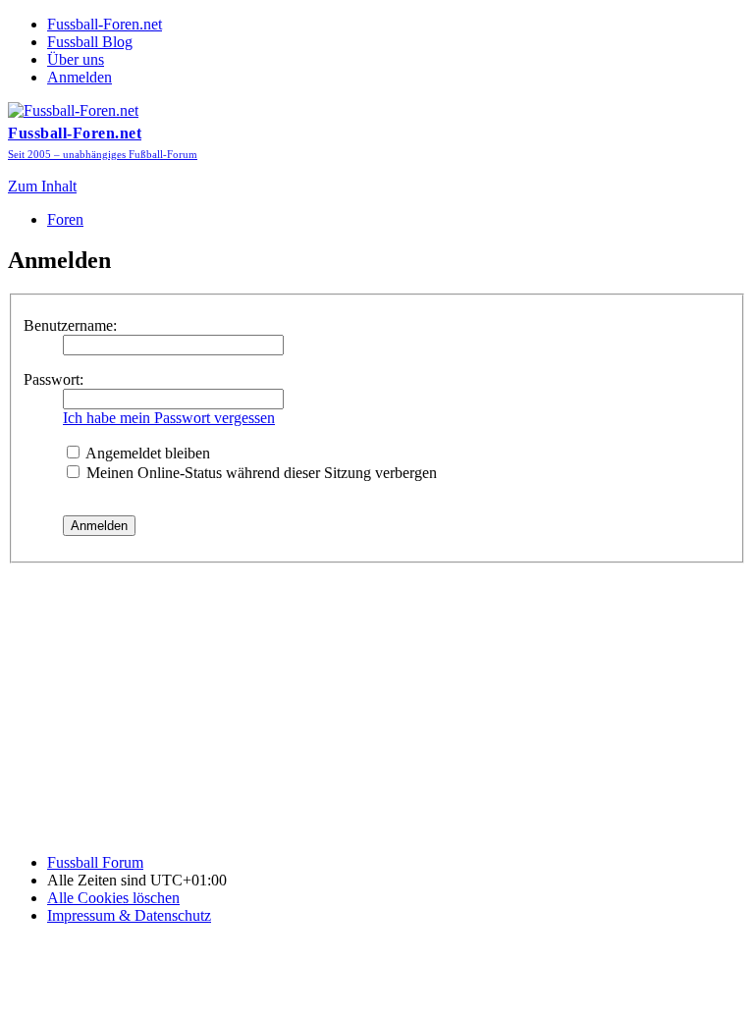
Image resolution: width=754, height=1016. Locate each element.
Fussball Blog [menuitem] (90, 41)
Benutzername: (70, 325)
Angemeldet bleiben (146, 453)
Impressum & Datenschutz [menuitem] (129, 915)
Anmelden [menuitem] (79, 77)
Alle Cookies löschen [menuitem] (113, 897)
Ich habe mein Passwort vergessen (169, 417)
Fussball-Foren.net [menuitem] (104, 24)
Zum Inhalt (42, 186)
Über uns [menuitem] (75, 59)
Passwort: (53, 379)
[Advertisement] (377, 700)
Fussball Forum (95, 862)
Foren (65, 219)
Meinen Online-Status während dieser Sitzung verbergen (259, 472)
